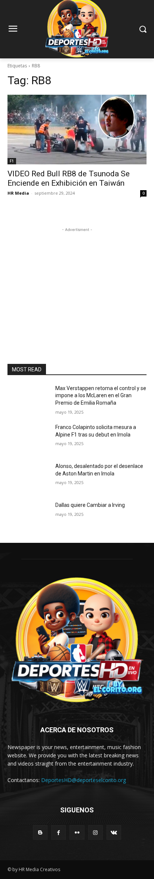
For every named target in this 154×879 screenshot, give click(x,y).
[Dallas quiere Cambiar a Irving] (28, 516)
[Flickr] (77, 832)
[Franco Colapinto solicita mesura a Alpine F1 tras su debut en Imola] (28, 438)
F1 (12, 161)
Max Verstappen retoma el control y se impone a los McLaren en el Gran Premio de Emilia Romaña (100, 395)
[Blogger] (40, 832)
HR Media (18, 193)
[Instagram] (95, 832)
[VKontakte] (114, 832)
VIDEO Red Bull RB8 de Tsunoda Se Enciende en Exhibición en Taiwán (68, 178)
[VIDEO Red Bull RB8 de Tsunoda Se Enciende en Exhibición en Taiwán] (77, 129)
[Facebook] (58, 832)
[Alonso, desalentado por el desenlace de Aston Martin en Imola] (28, 477)
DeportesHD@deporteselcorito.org (83, 780)
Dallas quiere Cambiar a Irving (90, 505)
